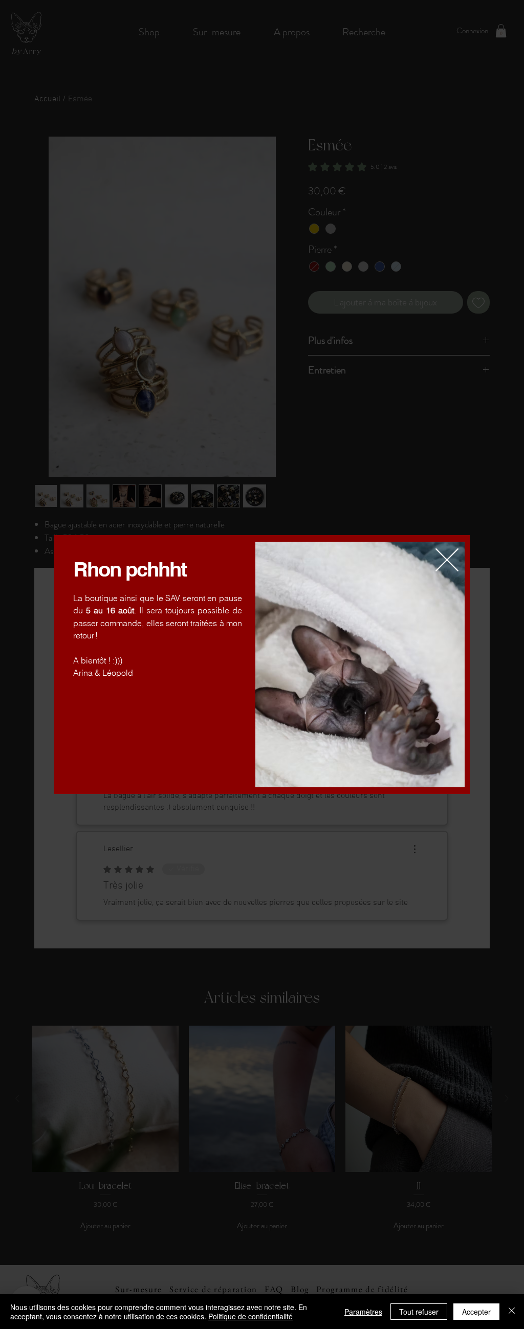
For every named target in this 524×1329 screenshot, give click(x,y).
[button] (447, 559)
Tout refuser (419, 1311)
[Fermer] (512, 1311)
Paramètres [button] (363, 1311)
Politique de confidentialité (250, 1316)
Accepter (476, 1311)
